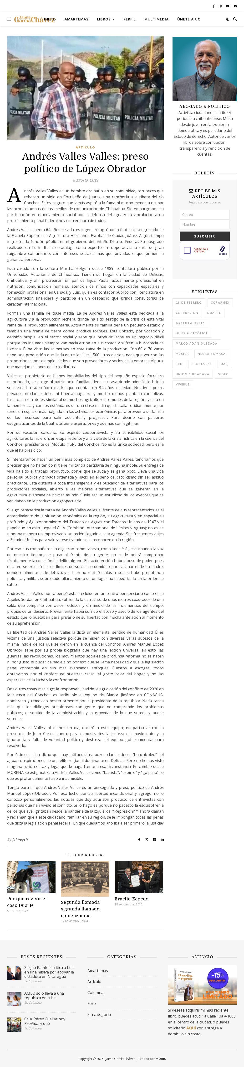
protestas (202, 364)
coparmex (220, 303)
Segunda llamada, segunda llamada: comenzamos (81, 909)
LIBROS (104, 19)
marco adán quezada (197, 343)
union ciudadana (192, 374)
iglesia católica (192, 333)
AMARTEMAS (76, 19)
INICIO (50, 19)
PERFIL (129, 19)
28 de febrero (189, 303)
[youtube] (228, 6)
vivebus (183, 384)
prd (179, 364)
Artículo (85, 147)
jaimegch (20, 839)
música (182, 354)
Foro (91, 1003)
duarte (214, 313)
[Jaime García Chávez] (34, 19)
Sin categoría (99, 1014)
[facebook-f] (214, 6)
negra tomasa (212, 354)
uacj (225, 364)
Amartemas (97, 970)
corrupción (187, 313)
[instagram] (220, 6)
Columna (95, 992)
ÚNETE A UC (188, 19)
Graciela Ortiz (190, 323)
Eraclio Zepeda (131, 899)
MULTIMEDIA (156, 19)
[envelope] (235, 6)
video (223, 374)
